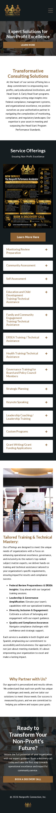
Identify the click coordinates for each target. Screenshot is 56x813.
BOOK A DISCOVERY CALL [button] (28, 779)
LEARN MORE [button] (28, 44)
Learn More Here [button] (28, 237)
